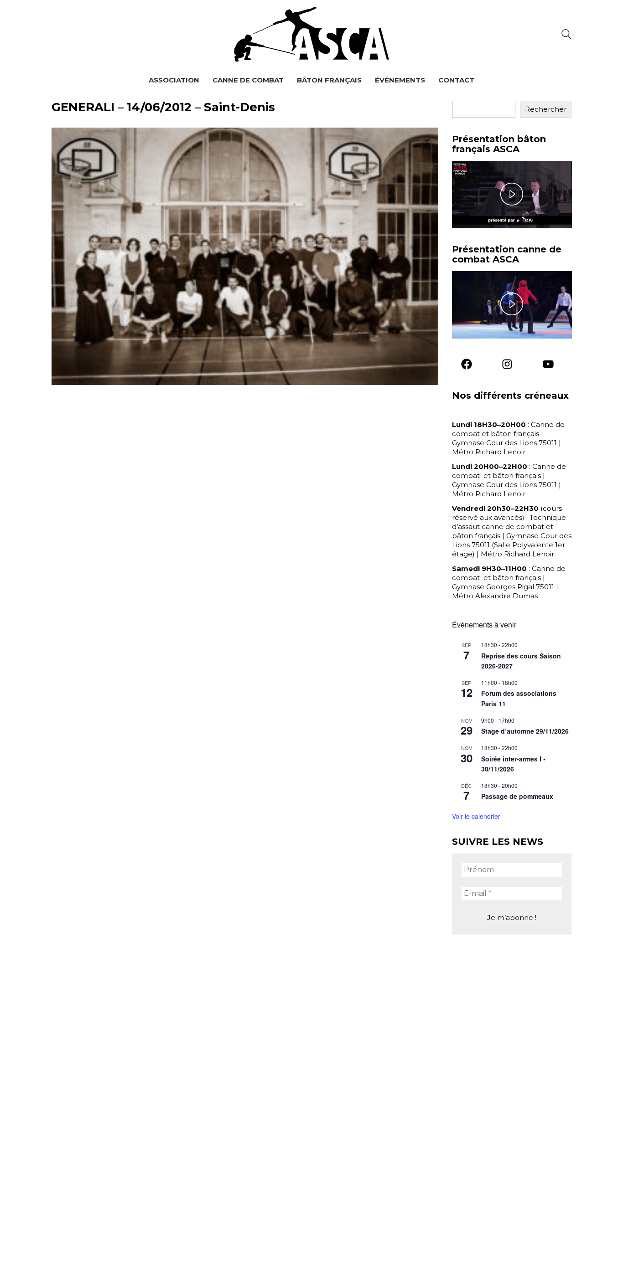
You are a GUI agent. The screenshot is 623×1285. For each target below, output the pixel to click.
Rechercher (545, 109)
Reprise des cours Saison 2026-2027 (521, 661)
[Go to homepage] (311, 34)
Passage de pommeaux (517, 796)
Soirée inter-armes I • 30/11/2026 (513, 764)
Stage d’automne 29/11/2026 (525, 730)
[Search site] (566, 35)
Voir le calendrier (476, 816)
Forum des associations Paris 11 (518, 698)
